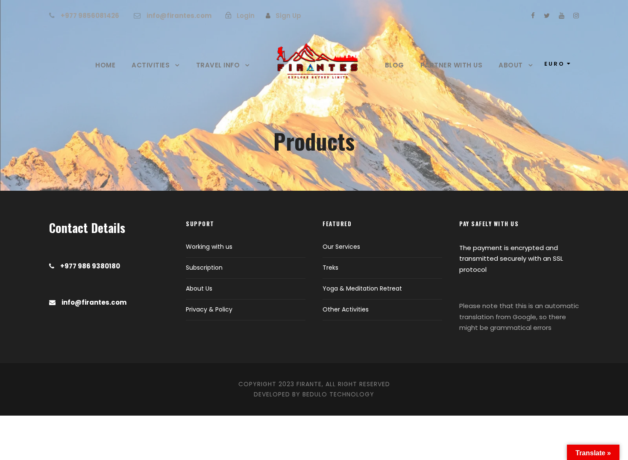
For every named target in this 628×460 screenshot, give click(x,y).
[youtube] (561, 15)
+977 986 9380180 (90, 266)
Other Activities (346, 309)
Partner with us (451, 65)
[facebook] (533, 15)
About (511, 65)
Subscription (204, 267)
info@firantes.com (179, 15)
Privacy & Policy (209, 309)
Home (105, 65)
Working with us (209, 246)
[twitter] (547, 15)
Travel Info (218, 65)
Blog (394, 65)
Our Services (341, 246)
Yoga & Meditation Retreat (362, 288)
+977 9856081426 (90, 15)
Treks (330, 267)
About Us (199, 288)
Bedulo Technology (338, 394)
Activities (151, 65)
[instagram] (576, 15)
